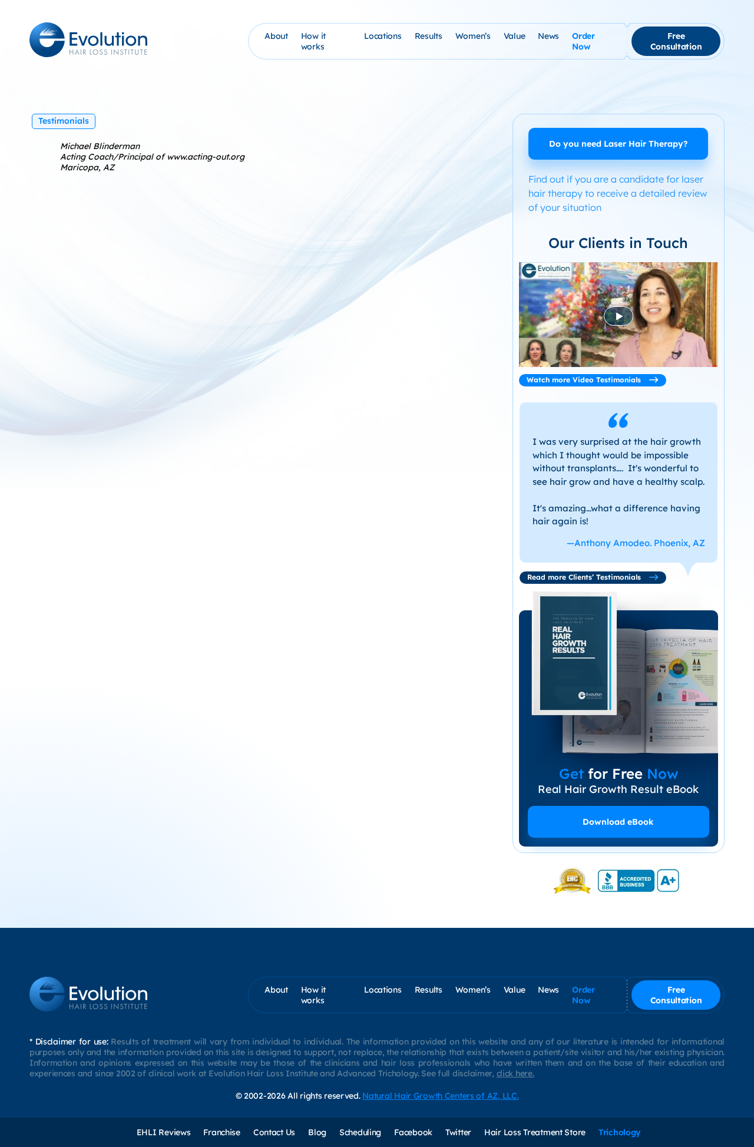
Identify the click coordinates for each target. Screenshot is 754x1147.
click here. (515, 1073)
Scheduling (360, 1132)
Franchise (221, 1132)
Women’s (473, 36)
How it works (313, 41)
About (276, 36)
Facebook (413, 1132)
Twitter (458, 1132)
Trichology (619, 1132)
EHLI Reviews (164, 1132)
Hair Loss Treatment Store (535, 1132)
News (548, 36)
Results (428, 36)
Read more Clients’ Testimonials (585, 577)
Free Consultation (676, 41)
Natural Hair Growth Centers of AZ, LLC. (440, 1095)
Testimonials (63, 120)
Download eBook (618, 822)
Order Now (583, 41)
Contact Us (274, 1132)
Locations (382, 36)
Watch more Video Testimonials (585, 379)
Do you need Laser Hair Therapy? (618, 143)
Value (514, 36)
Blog (317, 1132)
